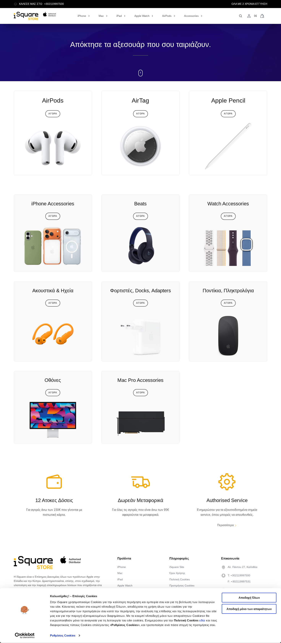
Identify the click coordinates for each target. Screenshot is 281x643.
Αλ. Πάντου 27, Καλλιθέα (242, 566)
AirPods (166, 15)
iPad (119, 15)
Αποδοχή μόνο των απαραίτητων (249, 609)
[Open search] (240, 16)
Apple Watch (141, 15)
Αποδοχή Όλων (249, 597)
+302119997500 (54, 3)
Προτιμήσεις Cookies (181, 585)
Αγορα (52, 113)
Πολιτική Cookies (179, 579)
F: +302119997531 (239, 581)
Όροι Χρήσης (177, 573)
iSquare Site (176, 566)
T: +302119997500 (239, 575)
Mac (101, 15)
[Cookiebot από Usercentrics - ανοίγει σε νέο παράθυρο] (24, 635)
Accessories (191, 15)
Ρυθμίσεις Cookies (62, 635)
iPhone (82, 15)
